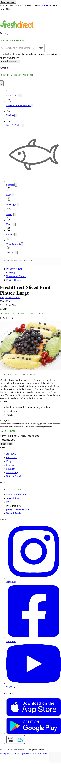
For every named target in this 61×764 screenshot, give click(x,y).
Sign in (5, 75)
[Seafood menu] (15, 185)
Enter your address (13, 40)
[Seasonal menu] (16, 252)
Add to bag (8, 431)
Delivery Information (16, 494)
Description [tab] (10, 374)
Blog (8, 461)
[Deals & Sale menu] (20, 95)
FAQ (8, 502)
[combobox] (21, 48)
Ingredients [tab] (29, 374)
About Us (11, 453)
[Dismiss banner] (2, 13)
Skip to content (8, 2)
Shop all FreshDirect (10, 297)
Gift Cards (11, 457)
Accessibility (12, 498)
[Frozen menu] (14, 224)
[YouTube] (33, 683)
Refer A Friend (13, 476)
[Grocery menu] (15, 234)
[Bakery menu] (14, 214)
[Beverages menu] (18, 204)
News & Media (13, 513)
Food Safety (12, 472)
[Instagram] (33, 578)
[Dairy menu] (13, 194)
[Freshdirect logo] (17, 27)
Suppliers (10, 468)
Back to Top (6, 444)
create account (23, 75)
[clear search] (41, 47)
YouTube (10, 687)
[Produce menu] (15, 115)
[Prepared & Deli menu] (32, 105)
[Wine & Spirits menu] (22, 244)
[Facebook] (33, 637)
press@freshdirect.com (17, 509)
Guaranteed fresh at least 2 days (22, 313)
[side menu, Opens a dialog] (3, 18)
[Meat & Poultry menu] (23, 125)
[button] (30, 318)
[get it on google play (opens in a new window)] (33, 733)
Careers (10, 465)
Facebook (11, 641)
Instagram (11, 581)
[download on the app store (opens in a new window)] (33, 716)
